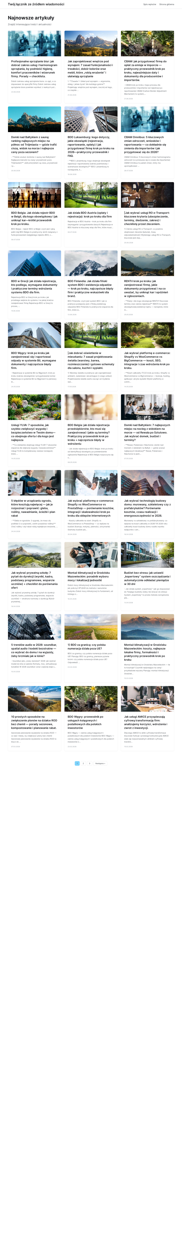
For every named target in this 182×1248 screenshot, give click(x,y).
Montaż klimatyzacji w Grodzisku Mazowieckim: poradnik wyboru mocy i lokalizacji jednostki (89, 576)
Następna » (100, 763)
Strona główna (166, 4)
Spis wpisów (149, 4)
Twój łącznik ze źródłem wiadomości (36, 4)
